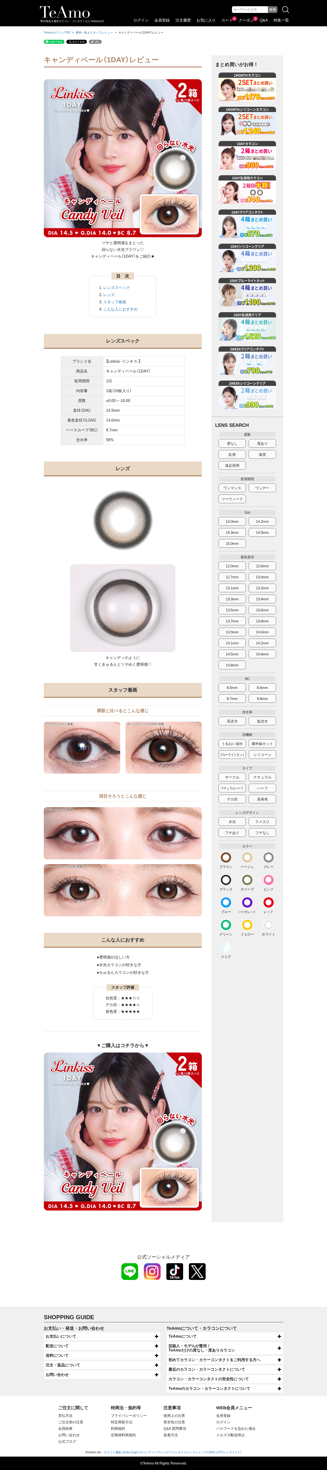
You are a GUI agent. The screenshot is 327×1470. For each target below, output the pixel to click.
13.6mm (262, 610)
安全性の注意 (174, 1422)
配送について (57, 1346)
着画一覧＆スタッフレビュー (94, 32)
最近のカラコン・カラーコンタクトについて (207, 1369)
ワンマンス (232, 488)
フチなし (262, 833)
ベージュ (247, 866)
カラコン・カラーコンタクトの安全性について (209, 1379)
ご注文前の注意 (70, 1422)
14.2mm (262, 521)
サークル (232, 777)
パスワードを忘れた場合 (236, 1428)
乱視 (232, 454)
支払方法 (65, 1416)
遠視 (262, 454)
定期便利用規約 (123, 1435)
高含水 (232, 721)
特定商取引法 (121, 1422)
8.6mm (262, 688)
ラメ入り (262, 822)
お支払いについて (61, 1336)
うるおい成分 (232, 744)
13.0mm (262, 577)
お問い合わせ (57, 1375)
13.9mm (232, 632)
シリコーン (262, 755)
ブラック (226, 889)
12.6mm (262, 566)
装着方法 (171, 1435)
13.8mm (262, 621)
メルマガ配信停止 (230, 1435)
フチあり (232, 833)
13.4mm (262, 599)
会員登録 (162, 20)
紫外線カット (262, 744)
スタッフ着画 (114, 302)
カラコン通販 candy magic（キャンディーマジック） (137, 1452)
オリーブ (247, 889)
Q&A (264, 20)
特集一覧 (281, 20)
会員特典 (65, 1428)
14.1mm (232, 643)
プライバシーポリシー (129, 1416)
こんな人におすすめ (120, 309)
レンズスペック (116, 288)
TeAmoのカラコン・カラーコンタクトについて (209, 1388)
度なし (232, 443)
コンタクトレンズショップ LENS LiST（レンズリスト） (207, 1452)
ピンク (269, 889)
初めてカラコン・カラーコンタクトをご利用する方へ (214, 1360)
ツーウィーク (232, 499)
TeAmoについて (183, 1336)
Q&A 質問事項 (175, 1428)
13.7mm (232, 621)
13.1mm (232, 588)
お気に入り (206, 20)
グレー (269, 866)
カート (227, 20)
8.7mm (232, 699)
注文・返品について (63, 1365)
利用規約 (118, 1428)
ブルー (226, 911)
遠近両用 (232, 465)
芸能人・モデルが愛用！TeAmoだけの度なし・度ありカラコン (202, 1348)
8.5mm (232, 688)
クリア (226, 956)
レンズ (109, 295)
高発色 (262, 799)
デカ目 (232, 799)
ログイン (141, 20)
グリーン (226, 934)
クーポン (246, 20)
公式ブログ (67, 1441)
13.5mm (232, 610)
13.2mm (262, 588)
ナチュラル (262, 777)
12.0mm (232, 566)
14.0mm (232, 521)
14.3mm (232, 532)
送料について (57, 1355)
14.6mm (262, 654)
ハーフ (262, 788)
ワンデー (262, 488)
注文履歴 (183, 20)
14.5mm (262, 532)
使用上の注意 (174, 1416)
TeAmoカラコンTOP (57, 32)
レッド (269, 911)
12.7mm (232, 577)
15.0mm (232, 543)
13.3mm (232, 599)
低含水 (262, 721)
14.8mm (232, 665)
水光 (232, 822)
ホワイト (268, 934)
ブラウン (226, 866)
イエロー (247, 934)
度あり (262, 443)
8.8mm (262, 699)
